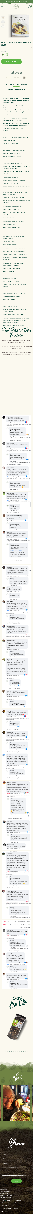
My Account (18, 1200)
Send (16, 1181)
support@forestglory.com (7, 1197)
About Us (9, 1200)
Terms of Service (19, 1203)
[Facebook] (2, 1211)
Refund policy (5, 1205)
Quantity (3, 51)
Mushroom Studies (7, 1203)
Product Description (16, 85)
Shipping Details (16, 89)
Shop (3, 1200)
